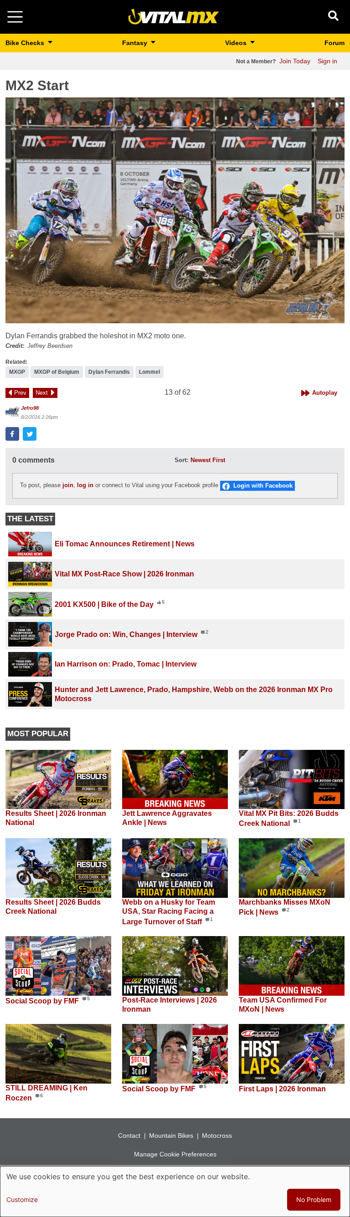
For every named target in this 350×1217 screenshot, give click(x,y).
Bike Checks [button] (25, 42)
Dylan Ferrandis (109, 372)
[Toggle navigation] (15, 16)
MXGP (17, 372)
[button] (175, 210)
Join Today (294, 61)
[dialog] (175, 1191)
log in (85, 485)
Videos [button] (236, 42)
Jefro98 (30, 408)
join (67, 485)
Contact (129, 1135)
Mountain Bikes (171, 1135)
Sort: (181, 460)
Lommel (149, 372)
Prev (20, 392)
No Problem (313, 1199)
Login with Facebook (263, 485)
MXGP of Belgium (56, 372)
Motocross (217, 1135)
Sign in (327, 61)
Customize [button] (22, 1199)
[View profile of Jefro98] (12, 412)
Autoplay (324, 392)
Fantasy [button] (135, 42)
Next (42, 392)
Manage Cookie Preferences (175, 1154)
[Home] (173, 16)
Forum (334, 42)
